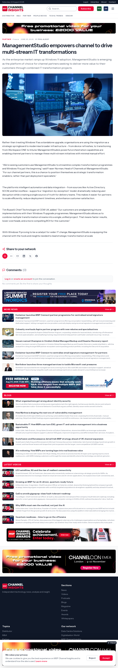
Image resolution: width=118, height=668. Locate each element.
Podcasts (65, 598)
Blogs (63, 602)
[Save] (4, 256)
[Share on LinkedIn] (23, 256)
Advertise (95, 2)
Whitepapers (67, 618)
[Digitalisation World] (106, 9)
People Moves (40, 16)
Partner (27, 16)
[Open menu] (113, 9)
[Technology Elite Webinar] (59, 383)
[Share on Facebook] (36, 256)
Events (64, 610)
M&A (19, 16)
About (103, 2)
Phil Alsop (43, 39)
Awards (64, 614)
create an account (23, 279)
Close (112, 643)
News (63, 590)
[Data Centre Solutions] (99, 9)
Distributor (8, 16)
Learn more (41, 661)
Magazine (66, 606)
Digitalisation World (70, 635)
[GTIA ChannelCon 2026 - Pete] (59, 28)
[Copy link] (11, 256)
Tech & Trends (56, 16)
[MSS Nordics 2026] (59, 297)
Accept (106, 658)
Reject (92, 658)
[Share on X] (30, 256)
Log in (85, 2)
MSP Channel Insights (71, 639)
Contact (112, 2)
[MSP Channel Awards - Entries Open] (59, 534)
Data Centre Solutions (71, 631)
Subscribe (86, 8)
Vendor (69, 16)
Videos (64, 594)
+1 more (15, 39)
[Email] (17, 256)
